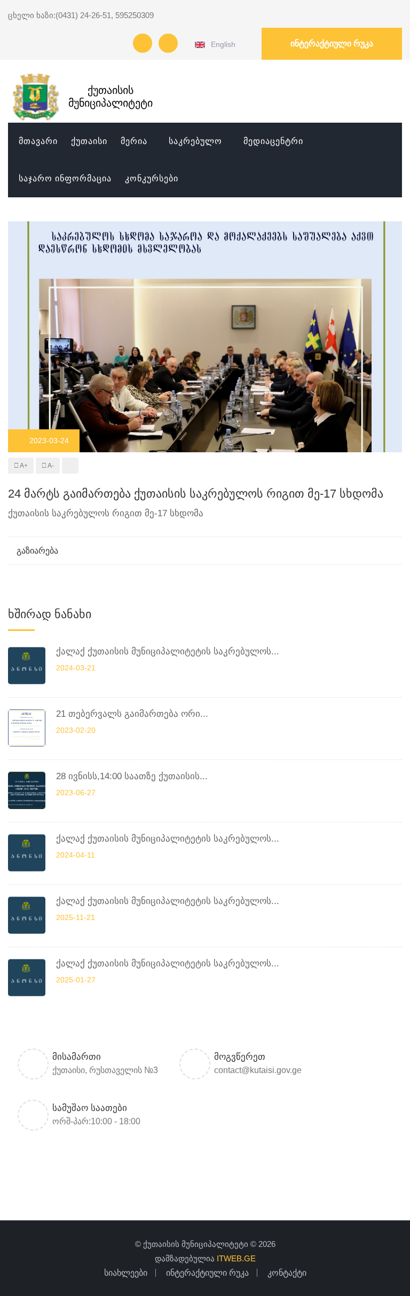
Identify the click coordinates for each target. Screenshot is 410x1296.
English (221, 44)
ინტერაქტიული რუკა (331, 43)
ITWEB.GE (236, 1258)
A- (50, 465)
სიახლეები (125, 1272)
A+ (23, 465)
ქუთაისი (89, 141)
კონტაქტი (286, 1272)
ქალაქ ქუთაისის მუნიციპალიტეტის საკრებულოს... (167, 651)
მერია (134, 141)
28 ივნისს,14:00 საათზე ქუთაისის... (132, 776)
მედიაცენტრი (273, 141)
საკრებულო (195, 141)
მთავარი (38, 141)
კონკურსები (151, 178)
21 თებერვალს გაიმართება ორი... (132, 714)
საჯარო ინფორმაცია (65, 178)
